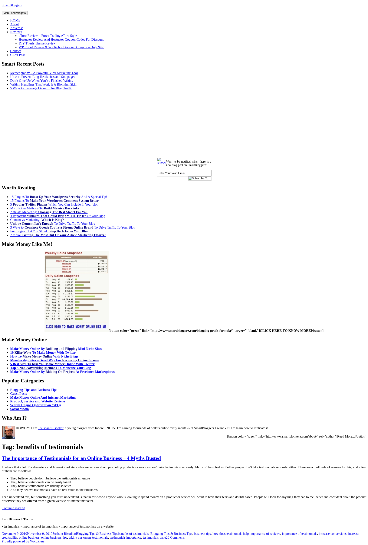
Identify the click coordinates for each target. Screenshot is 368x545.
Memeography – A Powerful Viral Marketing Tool (44, 73)
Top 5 (50, 368)
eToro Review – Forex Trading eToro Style (48, 35)
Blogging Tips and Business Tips (33, 390)
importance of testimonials (299, 533)
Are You (58, 235)
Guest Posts (18, 393)
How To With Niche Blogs (44, 356)
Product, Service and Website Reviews (37, 401)
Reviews (16, 32)
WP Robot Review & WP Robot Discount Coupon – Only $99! (61, 47)
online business (29, 537)
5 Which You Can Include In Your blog (54, 204)
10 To (43, 352)
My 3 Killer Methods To (44, 208)
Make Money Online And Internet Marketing (43, 397)
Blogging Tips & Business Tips (97, 533)
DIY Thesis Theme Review (37, 43)
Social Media (19, 409)
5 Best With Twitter (52, 364)
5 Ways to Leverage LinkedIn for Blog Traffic (41, 88)
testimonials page (154, 537)
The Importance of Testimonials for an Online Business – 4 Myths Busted (81, 458)
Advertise (16, 28)
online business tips (54, 537)
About (14, 24)
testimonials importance (125, 537)
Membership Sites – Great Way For (54, 360)
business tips (202, 533)
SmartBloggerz (12, 5)
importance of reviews (265, 533)
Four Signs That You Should (49, 231)
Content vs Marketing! (37, 220)
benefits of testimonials (133, 533)
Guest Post (17, 55)
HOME (15, 20)
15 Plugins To (54, 200)
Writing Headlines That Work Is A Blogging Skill (43, 84)
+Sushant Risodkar (50, 428)
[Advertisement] (129, 123)
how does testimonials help (231, 533)
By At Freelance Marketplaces (62, 371)
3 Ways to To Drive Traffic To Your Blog (72, 227)
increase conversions (332, 533)
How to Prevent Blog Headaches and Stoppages (42, 77)
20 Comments (175, 537)
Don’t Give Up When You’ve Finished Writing (41, 80)
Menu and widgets (14, 12)
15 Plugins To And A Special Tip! (58, 197)
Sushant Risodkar (64, 533)
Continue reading (13, 508)
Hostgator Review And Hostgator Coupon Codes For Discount (61, 39)
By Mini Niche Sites (56, 348)
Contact (15, 51)
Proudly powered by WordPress (23, 541)
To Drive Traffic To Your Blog (52, 223)
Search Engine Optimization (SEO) (35, 405)
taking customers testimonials (88, 537)
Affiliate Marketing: (49, 212)
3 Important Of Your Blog (57, 216)
